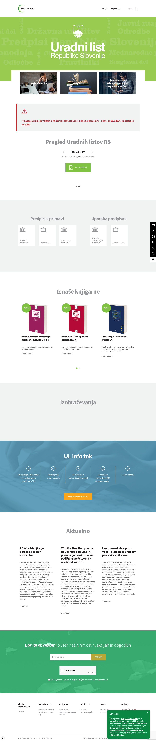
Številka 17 (78, 152)
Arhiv (78, 186)
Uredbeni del (81, 167)
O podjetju (124, 709)
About (131, 709)
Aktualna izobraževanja (46, 709)
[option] (38, 83)
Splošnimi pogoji (70, 680)
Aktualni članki (105, 709)
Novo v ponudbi (64, 709)
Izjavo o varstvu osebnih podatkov (93, 680)
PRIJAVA (98, 657)
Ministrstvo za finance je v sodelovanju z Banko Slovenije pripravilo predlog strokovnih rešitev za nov (77, 571)
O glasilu (21, 711)
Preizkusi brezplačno (78, 496)
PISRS (27, 124)
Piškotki (97, 738)
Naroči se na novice (106, 712)
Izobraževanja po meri (46, 712)
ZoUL (66, 120)
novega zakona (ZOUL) (129, 719)
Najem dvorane (44, 715)
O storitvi (83, 709)
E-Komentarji (127, 474)
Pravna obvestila (88, 738)
